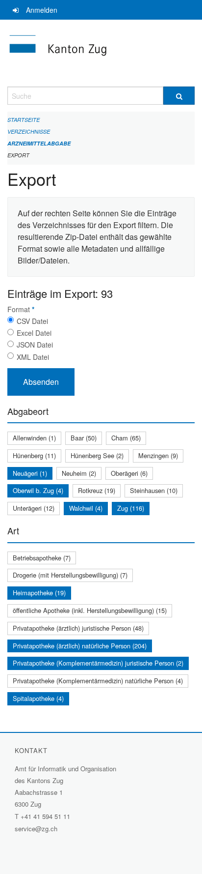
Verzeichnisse (28, 131)
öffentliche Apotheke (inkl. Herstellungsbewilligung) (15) (90, 610)
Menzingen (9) (158, 455)
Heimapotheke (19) (39, 592)
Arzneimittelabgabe (39, 143)
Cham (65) (126, 437)
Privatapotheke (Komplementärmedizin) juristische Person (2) (98, 663)
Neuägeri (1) (30, 473)
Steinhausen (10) (153, 490)
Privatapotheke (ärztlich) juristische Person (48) (78, 628)
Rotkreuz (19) (96, 490)
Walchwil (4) (85, 508)
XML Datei (33, 357)
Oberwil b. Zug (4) (38, 490)
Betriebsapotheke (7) (42, 557)
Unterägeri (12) (33, 508)
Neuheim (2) (79, 473)
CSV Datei (32, 321)
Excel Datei (34, 333)
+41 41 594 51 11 (45, 816)
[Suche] (179, 96)
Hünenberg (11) (34, 455)
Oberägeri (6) (129, 473)
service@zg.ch (36, 828)
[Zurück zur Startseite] (101, 53)
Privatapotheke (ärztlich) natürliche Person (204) (80, 645)
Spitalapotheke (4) (38, 698)
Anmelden (41, 10)
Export (18, 155)
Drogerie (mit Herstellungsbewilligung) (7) (70, 575)
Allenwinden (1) (34, 437)
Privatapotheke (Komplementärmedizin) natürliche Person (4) (98, 680)
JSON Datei (35, 345)
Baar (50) (84, 437)
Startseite (23, 119)
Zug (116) (130, 508)
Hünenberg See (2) (97, 455)
